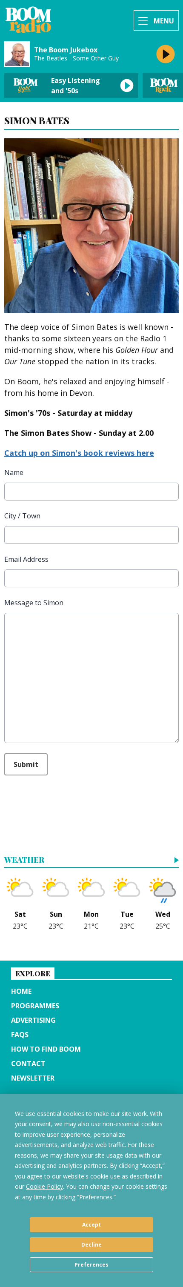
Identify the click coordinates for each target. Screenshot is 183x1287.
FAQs (20, 1034)
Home (21, 991)
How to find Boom (46, 1049)
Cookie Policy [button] (44, 1186)
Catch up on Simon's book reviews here (79, 453)
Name (13, 472)
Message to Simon (33, 602)
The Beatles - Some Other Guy (76, 58)
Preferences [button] (95, 1197)
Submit (26, 764)
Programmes (35, 1005)
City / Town (22, 516)
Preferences (91, 1264)
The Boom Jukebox (65, 50)
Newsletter (32, 1078)
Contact (28, 1063)
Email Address (26, 559)
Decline (91, 1244)
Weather (24, 860)
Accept (91, 1224)
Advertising (33, 1020)
